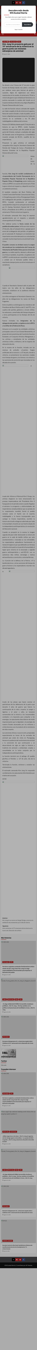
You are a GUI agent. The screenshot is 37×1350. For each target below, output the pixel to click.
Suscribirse (27, 24)
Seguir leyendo (18, 29)
